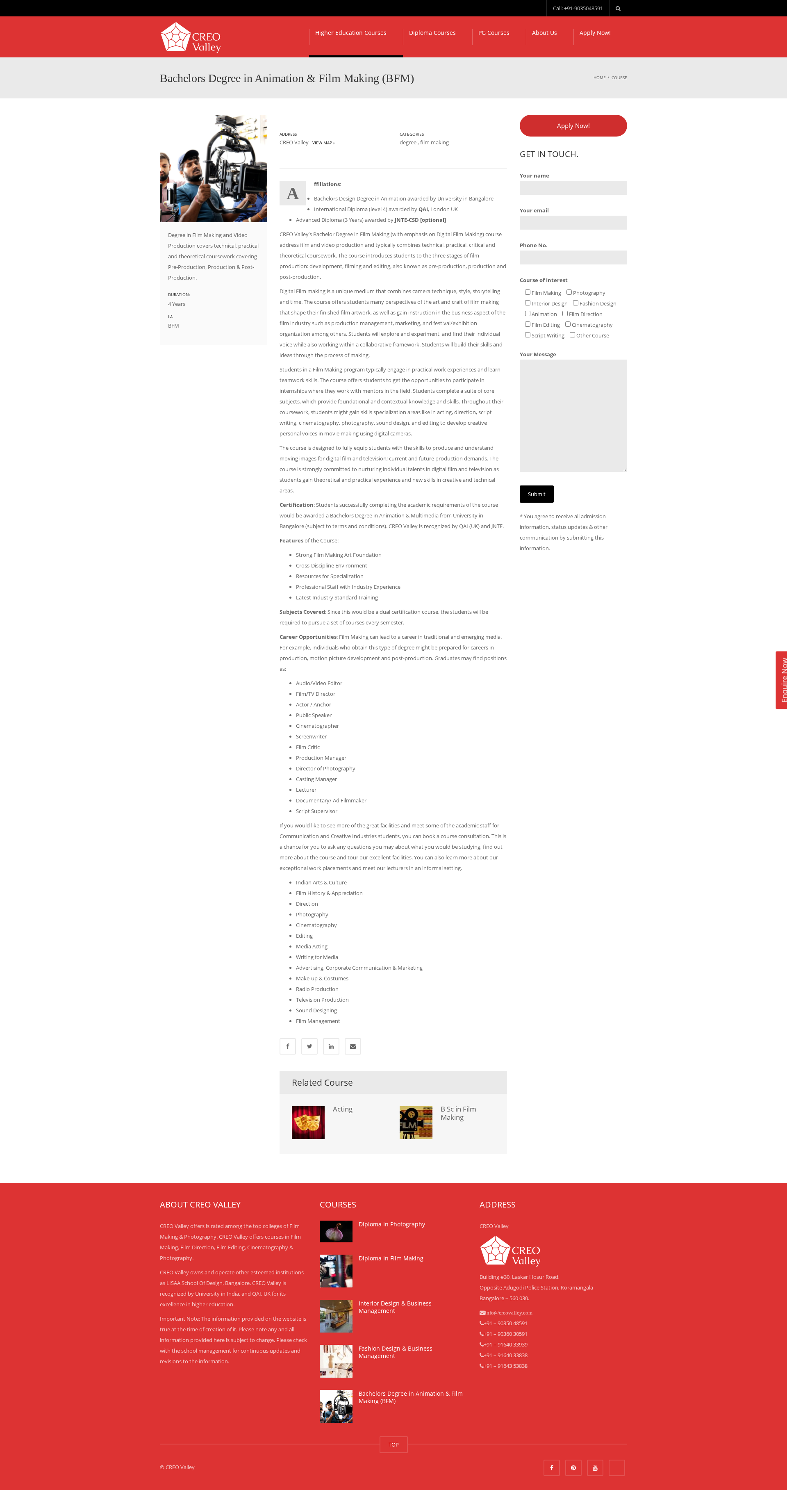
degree (408, 142)
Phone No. (534, 245)
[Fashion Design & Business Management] (336, 1361)
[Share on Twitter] (309, 1046)
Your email (534, 210)
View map (321, 143)
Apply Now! (595, 32)
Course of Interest (544, 280)
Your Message (538, 354)
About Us (544, 32)
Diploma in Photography (392, 1224)
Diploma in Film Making (391, 1258)
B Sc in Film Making (458, 1113)
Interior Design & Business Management (395, 1307)
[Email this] (353, 1046)
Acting (343, 1109)
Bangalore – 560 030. (504, 1298)
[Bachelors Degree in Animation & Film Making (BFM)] (336, 1406)
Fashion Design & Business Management (395, 1352)
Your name (534, 175)
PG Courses (494, 32)
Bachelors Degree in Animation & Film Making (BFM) (411, 1397)
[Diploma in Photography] (336, 1231)
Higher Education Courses (351, 32)
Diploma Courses (432, 32)
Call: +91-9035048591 (578, 8)
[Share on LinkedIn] (331, 1046)
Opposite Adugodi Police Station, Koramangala (536, 1287)
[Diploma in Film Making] (336, 1271)
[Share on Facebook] (288, 1046)
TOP (394, 1444)
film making (434, 142)
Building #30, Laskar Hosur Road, (520, 1276)
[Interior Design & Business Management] (336, 1316)
